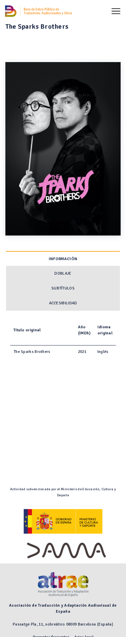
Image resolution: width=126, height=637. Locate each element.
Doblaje (62, 273)
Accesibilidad (63, 303)
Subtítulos (63, 288)
